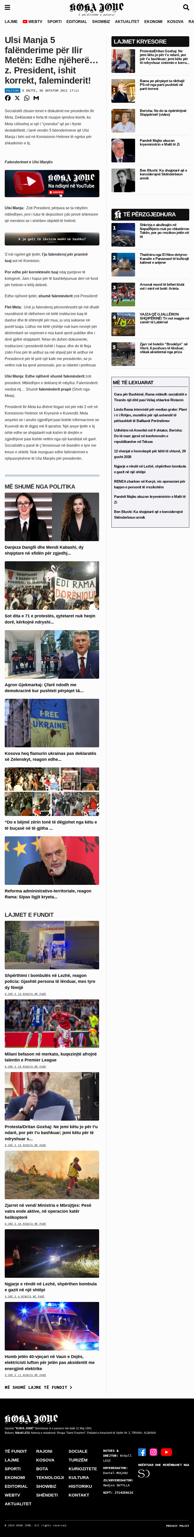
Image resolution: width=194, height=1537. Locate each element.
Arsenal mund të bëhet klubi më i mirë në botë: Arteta (162, 286)
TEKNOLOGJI (50, 1477)
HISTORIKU (80, 1486)
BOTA (42, 1468)
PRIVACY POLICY (177, 1526)
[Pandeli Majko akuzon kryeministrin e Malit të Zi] (123, 150)
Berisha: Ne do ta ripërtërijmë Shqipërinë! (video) (163, 113)
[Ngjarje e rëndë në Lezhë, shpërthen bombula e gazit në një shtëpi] (52, 1253)
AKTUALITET (127, 22)
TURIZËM (78, 1460)
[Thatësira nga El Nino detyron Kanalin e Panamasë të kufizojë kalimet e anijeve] (123, 265)
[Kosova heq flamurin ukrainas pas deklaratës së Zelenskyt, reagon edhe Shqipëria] (52, 723)
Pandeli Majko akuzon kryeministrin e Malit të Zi (160, 142)
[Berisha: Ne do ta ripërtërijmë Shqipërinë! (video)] (123, 120)
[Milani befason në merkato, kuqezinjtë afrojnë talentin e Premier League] (52, 1023)
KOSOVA (175, 22)
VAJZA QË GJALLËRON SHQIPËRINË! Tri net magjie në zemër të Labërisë (164, 318)
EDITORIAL (76, 22)
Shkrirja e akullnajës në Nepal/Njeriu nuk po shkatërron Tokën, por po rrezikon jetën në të (164, 231)
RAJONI (44, 1451)
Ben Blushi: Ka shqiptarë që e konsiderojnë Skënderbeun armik (163, 174)
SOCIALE (78, 1451)
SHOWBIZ (101, 22)
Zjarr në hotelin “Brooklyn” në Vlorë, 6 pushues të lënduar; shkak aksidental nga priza (164, 348)
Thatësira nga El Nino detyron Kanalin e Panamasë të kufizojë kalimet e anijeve (164, 258)
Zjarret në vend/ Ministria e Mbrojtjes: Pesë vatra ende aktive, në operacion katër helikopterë (48, 1211)
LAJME (11, 22)
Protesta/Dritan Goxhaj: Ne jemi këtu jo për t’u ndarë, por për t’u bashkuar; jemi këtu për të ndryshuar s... (51, 1132)
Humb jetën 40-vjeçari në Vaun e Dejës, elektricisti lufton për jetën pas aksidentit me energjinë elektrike (50, 1362)
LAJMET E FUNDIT (29, 915)
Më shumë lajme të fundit (37, 1387)
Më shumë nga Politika (40, 486)
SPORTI (54, 22)
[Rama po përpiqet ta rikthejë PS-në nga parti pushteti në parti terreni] (123, 91)
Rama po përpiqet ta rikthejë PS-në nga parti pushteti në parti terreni (162, 85)
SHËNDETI (47, 1495)
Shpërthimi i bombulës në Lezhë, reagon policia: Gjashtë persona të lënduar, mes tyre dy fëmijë (50, 981)
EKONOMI (153, 22)
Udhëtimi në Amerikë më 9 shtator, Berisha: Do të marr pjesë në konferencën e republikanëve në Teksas (148, 436)
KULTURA (79, 1477)
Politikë (12, 90)
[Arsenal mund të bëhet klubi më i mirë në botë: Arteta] (123, 294)
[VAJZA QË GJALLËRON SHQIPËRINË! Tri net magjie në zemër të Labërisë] (123, 324)
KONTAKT (79, 1495)
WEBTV (34, 22)
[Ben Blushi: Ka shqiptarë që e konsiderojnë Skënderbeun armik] (123, 180)
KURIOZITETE (83, 1468)
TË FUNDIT (16, 1451)
